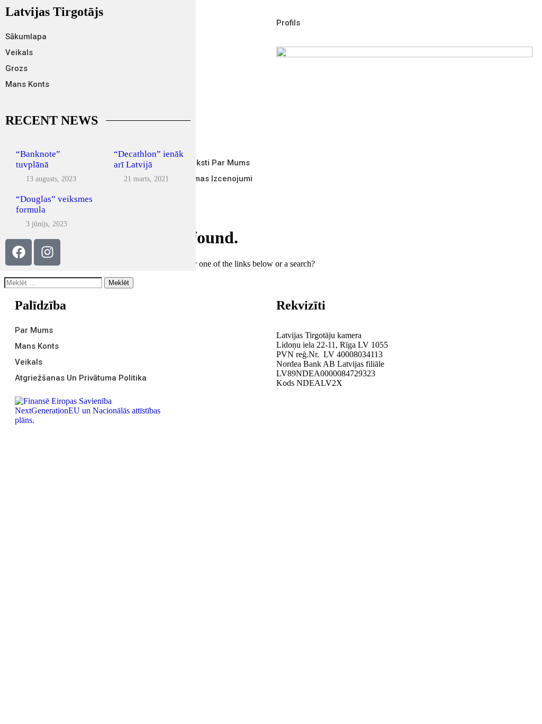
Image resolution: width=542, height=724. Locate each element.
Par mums (231, 162)
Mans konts (27, 84)
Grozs (16, 68)
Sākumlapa (26, 36)
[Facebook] (18, 252)
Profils (288, 23)
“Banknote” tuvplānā (38, 159)
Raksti (198, 162)
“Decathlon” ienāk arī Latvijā (149, 159)
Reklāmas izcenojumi (212, 178)
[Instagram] (47, 252)
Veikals (19, 52)
